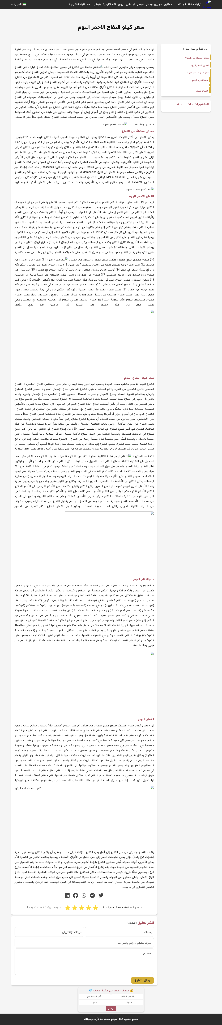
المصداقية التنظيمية (80, 4)
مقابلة (190, 4)
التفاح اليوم (202, 91)
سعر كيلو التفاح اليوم (198, 72)
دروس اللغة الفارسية (113, 4)
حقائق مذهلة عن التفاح (197, 58)
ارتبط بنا (97, 4)
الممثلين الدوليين (163, 4)
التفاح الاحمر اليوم (200, 65)
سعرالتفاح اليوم (200, 80)
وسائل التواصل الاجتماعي (139, 4)
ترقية (198, 4)
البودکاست (180, 4)
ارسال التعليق (142, 980)
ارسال (111, 1008)
